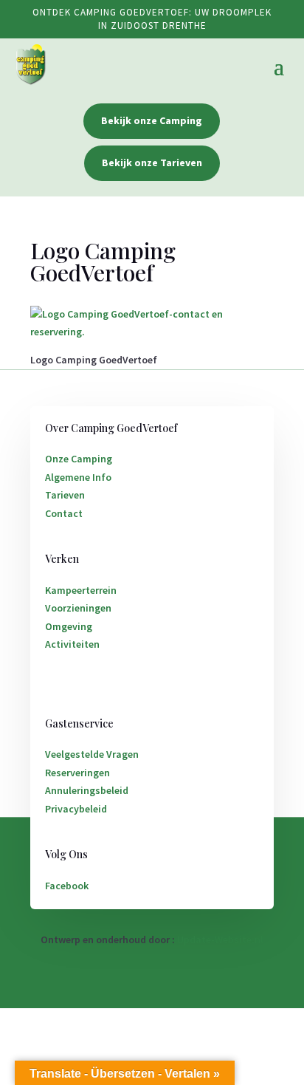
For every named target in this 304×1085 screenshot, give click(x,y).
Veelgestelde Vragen (92, 754)
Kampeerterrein (81, 590)
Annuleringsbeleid (86, 790)
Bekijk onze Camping (151, 120)
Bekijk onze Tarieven (152, 162)
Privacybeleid (76, 808)
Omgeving (68, 626)
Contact (64, 513)
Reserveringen (77, 772)
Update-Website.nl (220, 939)
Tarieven (65, 495)
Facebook (67, 885)
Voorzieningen (78, 608)
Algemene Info (78, 477)
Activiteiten (72, 644)
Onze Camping (78, 458)
